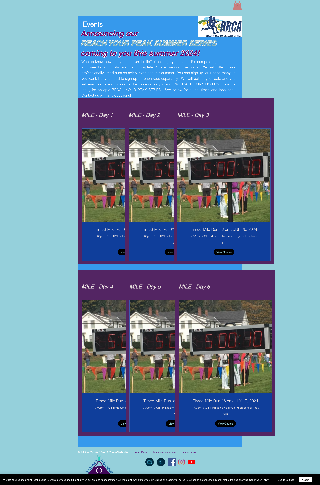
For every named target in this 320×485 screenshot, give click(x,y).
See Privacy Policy (259, 479)
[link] (224, 229)
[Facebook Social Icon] (172, 462)
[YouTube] (191, 462)
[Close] (316, 479)
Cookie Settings (286, 479)
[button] (224, 252)
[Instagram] (181, 462)
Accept (305, 479)
